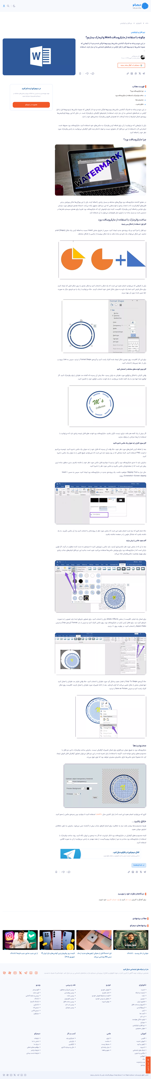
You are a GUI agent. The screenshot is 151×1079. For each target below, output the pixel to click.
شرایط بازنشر (35, 1050)
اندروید (142, 1047)
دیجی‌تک (36, 1007)
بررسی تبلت (70, 996)
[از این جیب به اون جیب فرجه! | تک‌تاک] (20, 940)
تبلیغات (36, 1038)
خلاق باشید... (139, 104)
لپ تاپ (142, 1016)
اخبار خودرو (106, 993)
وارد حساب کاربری (113, 899)
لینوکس (142, 1056)
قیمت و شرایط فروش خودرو (101, 996)
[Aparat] (9, 973)
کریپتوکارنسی (141, 1007)
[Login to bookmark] (80, 73)
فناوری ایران (141, 1002)
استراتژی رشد (70, 1038)
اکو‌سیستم (36, 990)
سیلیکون (36, 1013)
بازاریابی (71, 1041)
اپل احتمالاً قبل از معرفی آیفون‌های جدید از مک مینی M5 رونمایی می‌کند (94, 955)
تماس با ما (35, 1041)
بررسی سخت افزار (68, 1002)
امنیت (143, 990)
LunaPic (99, 814)
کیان (143, 1010)
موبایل (142, 1022)
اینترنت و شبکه (140, 993)
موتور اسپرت (106, 1002)
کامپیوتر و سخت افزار (138, 1005)
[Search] (8, 6)
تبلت (143, 996)
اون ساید (36, 993)
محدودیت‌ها (139, 100)
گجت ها (142, 1013)
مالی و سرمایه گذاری (67, 1047)
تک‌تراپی (36, 1005)
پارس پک (102, 1075)
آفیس (143, 1038)
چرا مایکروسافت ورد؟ (136, 91)
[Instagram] (36, 973)
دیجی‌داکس (35, 1010)
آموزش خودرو (105, 990)
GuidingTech (137, 865)
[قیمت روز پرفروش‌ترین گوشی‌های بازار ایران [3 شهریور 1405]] (57, 940)
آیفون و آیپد (141, 1044)
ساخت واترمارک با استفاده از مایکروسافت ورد (129, 95)
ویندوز (143, 1065)
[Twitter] (20, 973)
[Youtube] (15, 973)
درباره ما (36, 1044)
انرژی (108, 1038)
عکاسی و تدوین (140, 1053)
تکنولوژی (139, 23)
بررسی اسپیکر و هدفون (67, 990)
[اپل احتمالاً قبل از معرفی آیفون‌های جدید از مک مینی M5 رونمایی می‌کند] (94, 940)
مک (143, 1059)
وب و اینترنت (141, 1062)
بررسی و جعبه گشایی (32, 996)
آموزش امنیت (141, 1041)
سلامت (107, 1041)
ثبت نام (128, 899)
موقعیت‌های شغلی (33, 1047)
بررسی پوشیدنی (69, 993)
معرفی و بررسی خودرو (103, 999)
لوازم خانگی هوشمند (138, 1019)
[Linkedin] (31, 973)
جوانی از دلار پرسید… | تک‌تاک (137, 953)
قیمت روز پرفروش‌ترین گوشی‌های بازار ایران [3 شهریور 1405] (58, 955)
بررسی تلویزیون (69, 999)
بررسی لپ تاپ (69, 1005)
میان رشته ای (105, 1047)
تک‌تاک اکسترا (34, 1002)
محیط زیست (105, 1044)
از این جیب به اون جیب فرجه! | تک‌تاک (24, 953)
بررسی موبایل (70, 1007)
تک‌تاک (36, 999)
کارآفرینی (71, 1044)
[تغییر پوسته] (14, 6)
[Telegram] (25, 973)
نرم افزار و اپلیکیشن (126, 23)
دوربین (142, 999)
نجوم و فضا (106, 1050)
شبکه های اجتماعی (139, 1050)
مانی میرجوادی (136, 56)
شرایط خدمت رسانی (32, 1053)
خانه (146, 23)
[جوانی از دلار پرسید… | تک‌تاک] (130, 940)
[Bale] (4, 973)
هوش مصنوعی (140, 1028)
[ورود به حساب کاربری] (4, 6)
